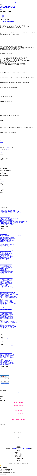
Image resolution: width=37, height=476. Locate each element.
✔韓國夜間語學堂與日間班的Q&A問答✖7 (7, 220)
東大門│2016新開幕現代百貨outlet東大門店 (7, 244)
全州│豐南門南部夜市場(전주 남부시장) (6, 338)
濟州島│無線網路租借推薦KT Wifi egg (6, 364)
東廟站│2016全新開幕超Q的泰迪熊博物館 (7, 325)
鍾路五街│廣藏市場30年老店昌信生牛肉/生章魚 (7, 237)
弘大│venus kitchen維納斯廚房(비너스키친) (7, 282)
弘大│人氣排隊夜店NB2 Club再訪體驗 (6, 278)
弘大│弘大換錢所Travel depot (4, 270)
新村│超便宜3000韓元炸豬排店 (5, 258)
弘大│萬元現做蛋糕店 (3, 285)
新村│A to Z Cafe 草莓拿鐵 (4, 259)
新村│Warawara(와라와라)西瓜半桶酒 (6, 264)
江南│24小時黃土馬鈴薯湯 (4, 295)
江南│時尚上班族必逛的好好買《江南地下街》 (7, 293)
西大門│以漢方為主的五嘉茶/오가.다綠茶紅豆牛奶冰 (8, 322)
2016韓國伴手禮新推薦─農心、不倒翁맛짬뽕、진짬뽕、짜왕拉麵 (10, 235)
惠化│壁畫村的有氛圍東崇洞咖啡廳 (6, 312)
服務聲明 (27, 463)
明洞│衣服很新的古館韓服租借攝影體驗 (6, 314)
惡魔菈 (1, 142)
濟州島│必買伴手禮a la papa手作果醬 (6, 360)
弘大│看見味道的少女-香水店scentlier (6, 283)
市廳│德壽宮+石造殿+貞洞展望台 (5, 251)
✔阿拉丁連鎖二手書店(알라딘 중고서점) (6, 224)
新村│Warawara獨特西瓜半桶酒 (5, 254)
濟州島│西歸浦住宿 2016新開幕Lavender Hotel (7, 363)
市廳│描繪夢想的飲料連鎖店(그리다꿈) (6, 250)
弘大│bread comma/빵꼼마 (4, 284)
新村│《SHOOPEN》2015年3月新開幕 (6, 256)
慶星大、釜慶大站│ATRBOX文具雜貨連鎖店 (7, 357)
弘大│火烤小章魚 (3, 269)
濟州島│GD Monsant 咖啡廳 (4, 361)
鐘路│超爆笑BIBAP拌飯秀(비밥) (5, 239)
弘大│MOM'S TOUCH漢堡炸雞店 (5, 266)
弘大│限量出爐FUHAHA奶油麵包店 (6, 267)
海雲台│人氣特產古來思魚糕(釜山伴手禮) (7, 354)
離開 (5, 474)
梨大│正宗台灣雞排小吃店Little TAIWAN (6, 253)
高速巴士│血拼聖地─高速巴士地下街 (6, 309)
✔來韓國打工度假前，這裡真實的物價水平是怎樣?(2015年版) (10, 211)
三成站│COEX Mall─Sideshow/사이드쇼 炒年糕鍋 (8, 296)
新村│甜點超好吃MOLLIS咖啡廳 (5, 257)
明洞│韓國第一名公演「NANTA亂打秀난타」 (7, 316)
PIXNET (12, 463)
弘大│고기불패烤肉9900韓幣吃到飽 (6, 280)
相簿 (3, 15)
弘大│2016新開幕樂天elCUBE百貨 (5, 265)
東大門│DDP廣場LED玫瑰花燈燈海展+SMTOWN (8, 246)
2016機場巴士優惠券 (3, 234)
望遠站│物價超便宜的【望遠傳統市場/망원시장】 (8, 326)
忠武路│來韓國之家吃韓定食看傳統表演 (6, 318)
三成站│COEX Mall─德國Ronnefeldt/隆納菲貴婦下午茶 (9, 297)
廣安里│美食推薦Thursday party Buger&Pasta (7, 355)
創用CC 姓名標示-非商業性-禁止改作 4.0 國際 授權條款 (21, 448)
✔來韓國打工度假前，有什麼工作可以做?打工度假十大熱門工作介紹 (11, 212)
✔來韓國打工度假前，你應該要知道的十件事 (7, 210)
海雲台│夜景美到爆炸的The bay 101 (6, 353)
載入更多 (2, 154)
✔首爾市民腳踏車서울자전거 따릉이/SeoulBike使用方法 (9, 218)
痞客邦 (6, 147)
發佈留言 (2, 159)
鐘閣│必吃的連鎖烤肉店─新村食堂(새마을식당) (7, 238)
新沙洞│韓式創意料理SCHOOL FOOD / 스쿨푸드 (8, 303)
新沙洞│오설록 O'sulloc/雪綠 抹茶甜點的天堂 (7, 302)
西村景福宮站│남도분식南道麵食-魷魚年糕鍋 (7, 308)
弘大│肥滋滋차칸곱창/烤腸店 (5, 281)
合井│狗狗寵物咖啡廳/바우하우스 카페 (6, 286)
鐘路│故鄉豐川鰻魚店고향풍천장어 (5, 241)
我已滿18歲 (2, 474)
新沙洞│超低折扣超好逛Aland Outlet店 (6, 300)
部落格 (3, 16)
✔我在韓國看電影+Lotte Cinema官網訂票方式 (7, 223)
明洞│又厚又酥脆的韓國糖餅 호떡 (5, 315)
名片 (3, 17)
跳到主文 (1, 9)
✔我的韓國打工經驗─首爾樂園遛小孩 (6, 219)
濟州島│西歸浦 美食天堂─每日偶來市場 (6, 362)
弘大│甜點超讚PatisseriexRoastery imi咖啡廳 (7, 273)
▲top (1, 152)
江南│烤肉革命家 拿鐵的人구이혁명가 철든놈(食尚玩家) (9, 294)
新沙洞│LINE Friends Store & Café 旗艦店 (6, 301)
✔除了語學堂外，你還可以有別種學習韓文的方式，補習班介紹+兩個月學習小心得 (13, 221)
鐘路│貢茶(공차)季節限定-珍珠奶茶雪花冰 (7, 240)
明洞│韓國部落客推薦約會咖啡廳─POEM (6, 317)
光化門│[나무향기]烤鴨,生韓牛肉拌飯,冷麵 (7, 321)
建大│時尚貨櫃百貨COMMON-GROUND (6, 291)
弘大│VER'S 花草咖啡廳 (4, 268)
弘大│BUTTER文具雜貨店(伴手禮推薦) (6, 271)
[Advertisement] (18, 200)
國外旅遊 (7, 149)
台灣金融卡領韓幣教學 (4, 233)
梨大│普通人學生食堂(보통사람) (5, 252)
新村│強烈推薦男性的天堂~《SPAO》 (6, 255)
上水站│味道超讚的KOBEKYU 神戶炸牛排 (7, 327)
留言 (8, 147)
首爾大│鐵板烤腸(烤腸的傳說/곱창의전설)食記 (7, 292)
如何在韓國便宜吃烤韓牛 (8, 21)
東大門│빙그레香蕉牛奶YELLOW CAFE (6, 245)
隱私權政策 (23, 463)
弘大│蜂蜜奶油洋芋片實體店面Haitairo (6, 279)
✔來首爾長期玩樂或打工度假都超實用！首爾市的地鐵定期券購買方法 (11, 222)
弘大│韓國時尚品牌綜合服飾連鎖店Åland (6, 272)
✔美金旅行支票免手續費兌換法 (5, 217)
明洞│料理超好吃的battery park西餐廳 (6, 313)
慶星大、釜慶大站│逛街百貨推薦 (5, 356)
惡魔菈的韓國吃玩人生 (7, 7)
